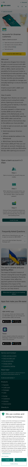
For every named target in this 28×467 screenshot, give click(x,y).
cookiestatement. (6, 453)
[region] (14, 439)
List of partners (4, 456)
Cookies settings (14, 464)
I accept (7, 460)
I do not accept (20, 460)
